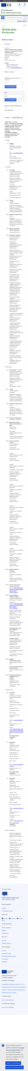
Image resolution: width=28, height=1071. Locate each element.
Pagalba (4, 908)
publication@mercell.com (16, 809)
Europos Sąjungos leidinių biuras (10, 897)
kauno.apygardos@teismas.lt (16, 765)
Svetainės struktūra (6, 943)
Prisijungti (19, 5)
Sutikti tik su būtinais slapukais (14, 1067)
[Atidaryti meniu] (3, 27)
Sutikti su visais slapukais (13, 1063)
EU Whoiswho (5, 959)
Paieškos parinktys (22, 21)
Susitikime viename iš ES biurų (9, 992)
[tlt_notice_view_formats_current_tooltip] (22, 117)
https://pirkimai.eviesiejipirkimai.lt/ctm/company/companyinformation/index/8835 (16, 731)
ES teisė (4, 950)
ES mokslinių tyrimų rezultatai (9, 956)
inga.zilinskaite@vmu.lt (16, 67)
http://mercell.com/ (18, 820)
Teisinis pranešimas (6, 927)
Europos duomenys (6, 953)
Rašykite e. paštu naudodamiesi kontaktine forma (13, 989)
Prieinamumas (5, 933)
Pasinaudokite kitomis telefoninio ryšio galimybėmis (14, 987)
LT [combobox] (6, 83)
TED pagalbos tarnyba (7, 911)
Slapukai (4, 930)
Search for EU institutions (8, 1000)
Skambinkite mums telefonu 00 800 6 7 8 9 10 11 (13, 984)
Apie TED (4, 940)
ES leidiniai (4, 961)
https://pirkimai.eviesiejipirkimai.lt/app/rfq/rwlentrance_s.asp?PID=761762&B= (16, 590)
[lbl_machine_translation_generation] (6, 107)
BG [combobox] (6, 96)
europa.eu (10, 977)
